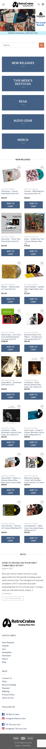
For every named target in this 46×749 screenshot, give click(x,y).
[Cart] (43, 4)
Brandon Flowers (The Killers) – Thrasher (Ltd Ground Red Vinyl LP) (33, 337)
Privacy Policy (8, 694)
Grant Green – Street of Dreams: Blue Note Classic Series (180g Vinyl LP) (34, 432)
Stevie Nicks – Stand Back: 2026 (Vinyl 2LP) (11, 383)
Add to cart (10, 204)
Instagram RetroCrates (15, 718)
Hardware (6, 655)
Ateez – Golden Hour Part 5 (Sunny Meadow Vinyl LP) (34, 241)
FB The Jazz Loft (12, 724)
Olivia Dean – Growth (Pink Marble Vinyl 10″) (10, 192)
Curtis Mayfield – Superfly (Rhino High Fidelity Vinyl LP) (34, 289)
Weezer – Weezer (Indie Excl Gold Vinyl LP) (10, 288)
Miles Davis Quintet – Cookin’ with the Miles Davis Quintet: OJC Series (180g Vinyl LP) (34, 481)
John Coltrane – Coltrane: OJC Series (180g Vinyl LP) (11, 527)
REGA (23, 101)
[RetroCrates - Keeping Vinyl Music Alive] (23, 4)
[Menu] (3, 4)
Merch (5, 659)
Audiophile (6, 652)
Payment (6, 688)
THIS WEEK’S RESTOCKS (22, 82)
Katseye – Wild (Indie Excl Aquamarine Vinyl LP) (34, 192)
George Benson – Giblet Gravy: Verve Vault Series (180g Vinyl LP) (33, 528)
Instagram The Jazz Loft (16, 728)
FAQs (4, 681)
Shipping (5, 691)
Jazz (4, 649)
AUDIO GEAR (23, 120)
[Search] (39, 4)
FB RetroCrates (12, 714)
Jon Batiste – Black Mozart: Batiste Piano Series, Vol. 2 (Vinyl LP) (32, 384)
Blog (4, 662)
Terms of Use (8, 697)
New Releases (8, 642)
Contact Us (7, 678)
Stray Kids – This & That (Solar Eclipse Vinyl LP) (10, 240)
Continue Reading (12, 598)
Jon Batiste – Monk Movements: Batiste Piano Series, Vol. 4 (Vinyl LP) (11, 432)
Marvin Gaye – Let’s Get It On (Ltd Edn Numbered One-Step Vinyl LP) (11, 337)
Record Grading (9, 684)
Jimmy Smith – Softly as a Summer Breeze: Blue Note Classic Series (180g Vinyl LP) (11, 481)
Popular (5, 645)
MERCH (23, 140)
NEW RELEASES (23, 63)
